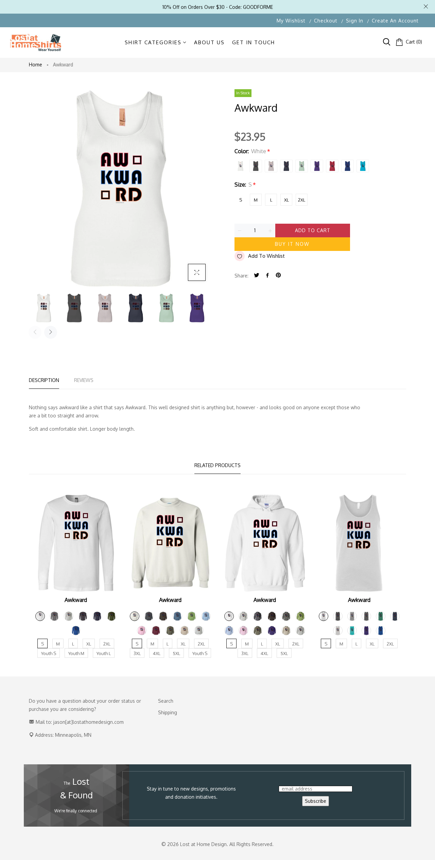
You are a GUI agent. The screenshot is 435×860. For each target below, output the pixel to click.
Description (44, 380)
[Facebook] (267, 275)
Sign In (354, 20)
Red (332, 166)
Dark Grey (256, 166)
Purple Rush (317, 166)
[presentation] (35, 332)
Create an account (395, 20)
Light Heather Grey (271, 166)
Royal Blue (347, 166)
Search (165, 701)
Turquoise (363, 166)
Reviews (83, 380)
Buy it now (292, 244)
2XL (301, 200)
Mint (302, 166)
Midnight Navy (286, 166)
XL (286, 200)
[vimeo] (278, 275)
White (240, 166)
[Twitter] (256, 275)
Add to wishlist (266, 256)
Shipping (167, 712)
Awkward (76, 599)
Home (35, 64)
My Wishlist (291, 20)
